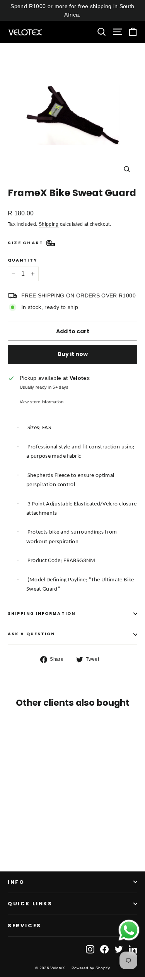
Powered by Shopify (91, 968)
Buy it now (73, 354)
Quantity (22, 260)
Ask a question (31, 634)
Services (24, 925)
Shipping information (41, 613)
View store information (41, 402)
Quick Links (30, 903)
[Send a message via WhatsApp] (129, 930)
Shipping (49, 224)
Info (16, 882)
